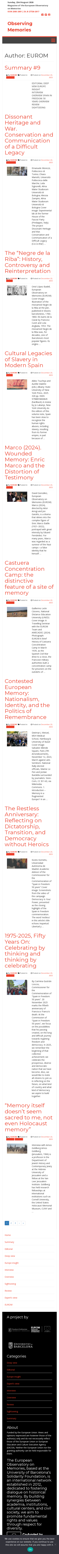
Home (8, 1235)
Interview (10, 1139)
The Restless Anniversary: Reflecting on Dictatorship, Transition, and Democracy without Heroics (27, 826)
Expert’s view (11, 1297)
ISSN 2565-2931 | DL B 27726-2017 (23, 11)
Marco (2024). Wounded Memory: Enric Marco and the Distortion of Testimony (25, 462)
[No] (55, 1544)
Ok (30, 1549)
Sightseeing (11, 162)
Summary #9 (22, 67)
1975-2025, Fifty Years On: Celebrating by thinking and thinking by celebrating (25, 950)
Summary (10, 77)
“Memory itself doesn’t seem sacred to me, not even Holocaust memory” (29, 1117)
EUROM (13, 75)
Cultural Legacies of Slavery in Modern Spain (28, 359)
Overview (10, 603)
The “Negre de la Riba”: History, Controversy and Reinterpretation (28, 262)
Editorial (9, 1249)
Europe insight (12, 1262)
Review (9, 281)
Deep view (10, 1255)
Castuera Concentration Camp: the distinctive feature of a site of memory (29, 577)
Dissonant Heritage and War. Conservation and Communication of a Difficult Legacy (29, 134)
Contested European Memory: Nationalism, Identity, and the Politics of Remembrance (27, 699)
